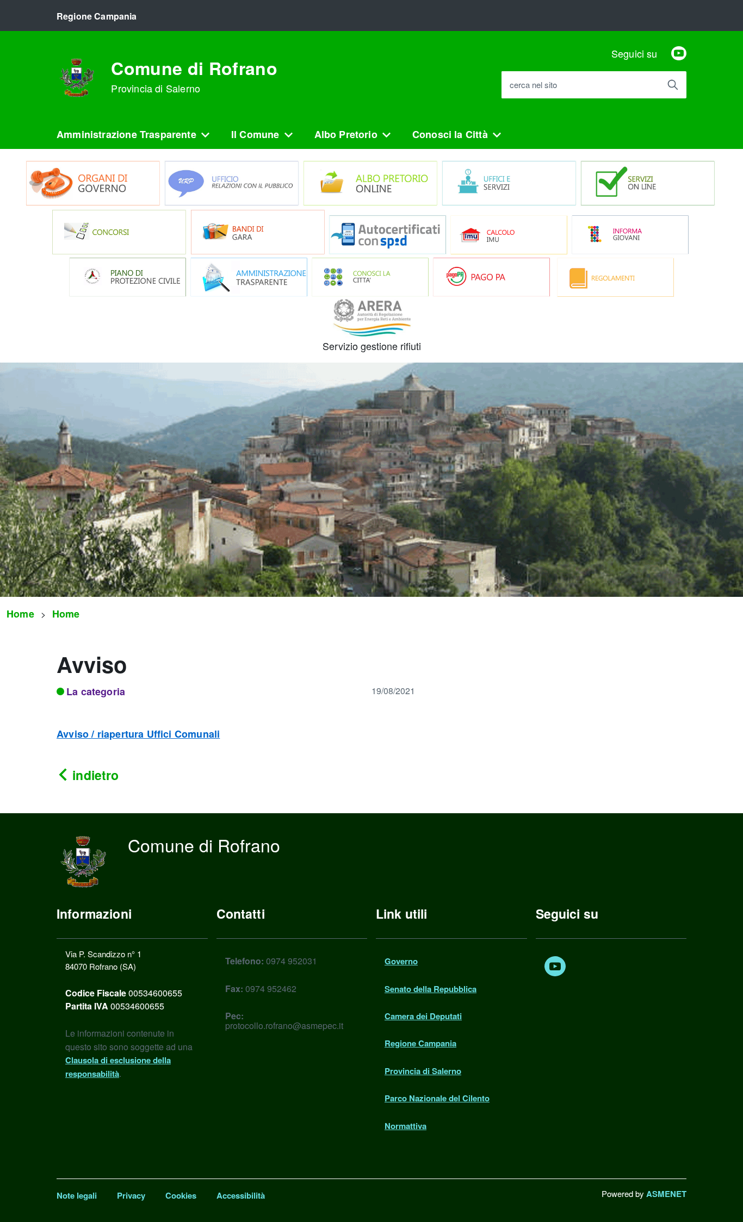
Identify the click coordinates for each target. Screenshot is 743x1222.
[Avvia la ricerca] (672, 84)
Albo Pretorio (345, 134)
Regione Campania (420, 1043)
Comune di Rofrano (194, 76)
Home (20, 614)
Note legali (77, 1195)
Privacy (131, 1195)
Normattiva (405, 1126)
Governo (401, 961)
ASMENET (666, 1194)
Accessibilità (240, 1195)
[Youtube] (678, 53)
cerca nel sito (533, 85)
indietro (94, 775)
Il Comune (255, 134)
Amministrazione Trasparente (126, 134)
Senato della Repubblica (430, 989)
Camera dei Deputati (423, 1016)
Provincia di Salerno (423, 1071)
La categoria (95, 691)
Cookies (180, 1195)
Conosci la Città (450, 134)
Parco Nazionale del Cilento (437, 1098)
